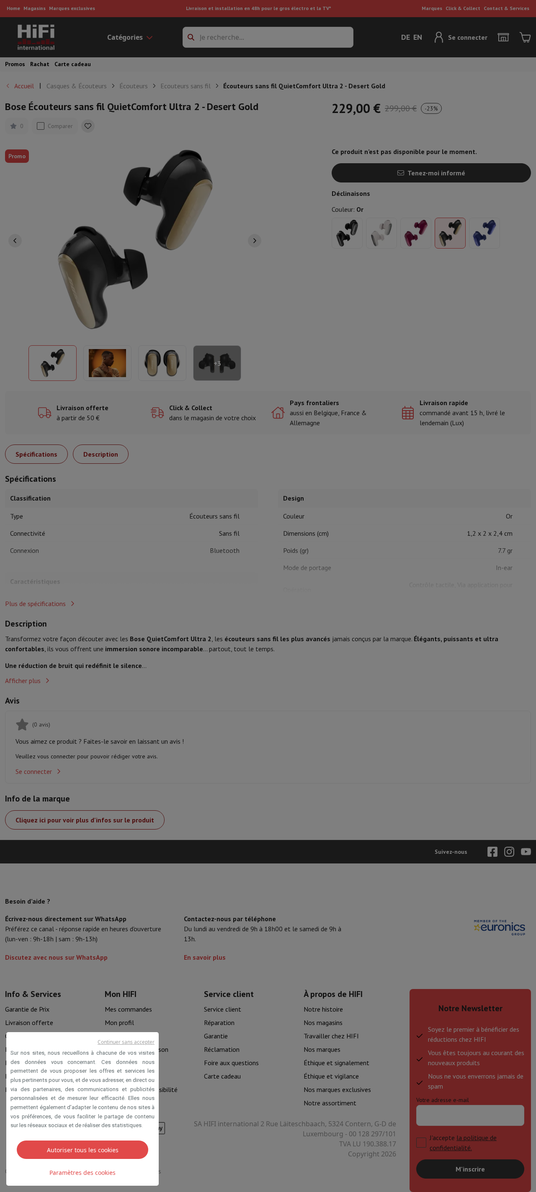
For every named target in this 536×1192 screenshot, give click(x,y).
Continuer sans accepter (126, 1042)
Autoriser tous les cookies (83, 1150)
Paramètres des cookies (82, 1173)
